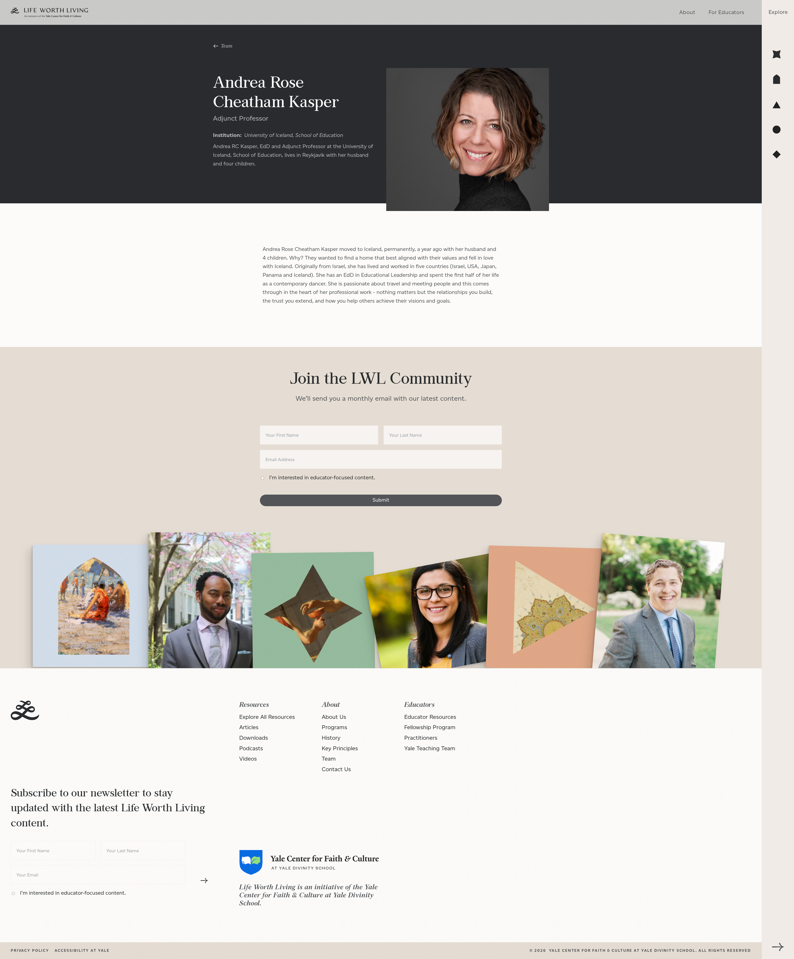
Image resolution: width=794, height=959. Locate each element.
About (687, 12)
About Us (334, 716)
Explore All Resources (267, 716)
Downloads (253, 737)
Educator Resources (430, 716)
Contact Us (336, 769)
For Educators (726, 12)
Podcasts (251, 748)
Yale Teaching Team (429, 748)
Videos (248, 758)
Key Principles (340, 748)
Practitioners (420, 737)
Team (329, 758)
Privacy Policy (30, 950)
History (331, 737)
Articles (248, 727)
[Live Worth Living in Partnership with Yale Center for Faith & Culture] (49, 12)
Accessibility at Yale (82, 950)
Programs (334, 727)
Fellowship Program (430, 727)
